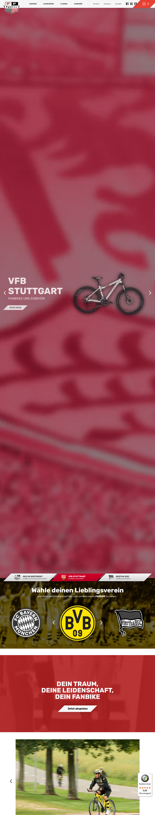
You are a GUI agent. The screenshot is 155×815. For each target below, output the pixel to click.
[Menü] (150, 774)
